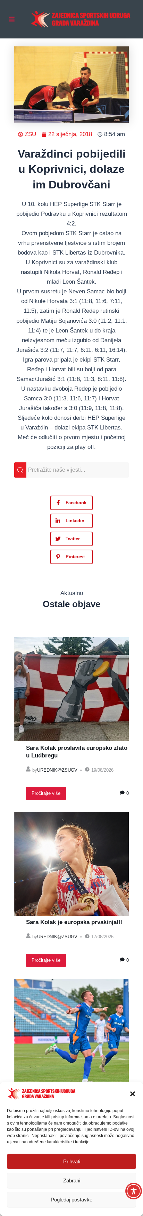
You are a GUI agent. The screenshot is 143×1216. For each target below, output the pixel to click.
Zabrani (71, 1180)
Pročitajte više (46, 793)
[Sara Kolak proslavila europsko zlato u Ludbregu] (71, 689)
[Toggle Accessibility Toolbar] (133, 1191)
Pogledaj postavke (71, 1199)
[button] (132, 1093)
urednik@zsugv (57, 770)
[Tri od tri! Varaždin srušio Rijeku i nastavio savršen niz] (71, 1031)
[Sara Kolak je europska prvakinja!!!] (71, 864)
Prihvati (71, 1161)
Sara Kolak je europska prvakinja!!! (74, 922)
